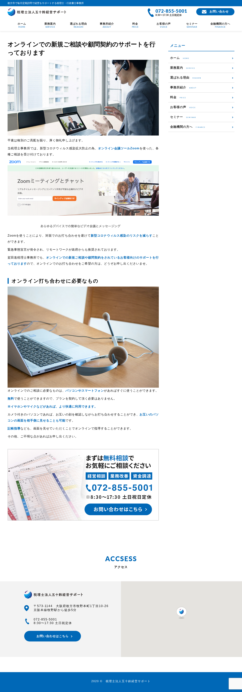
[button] (181, 612)
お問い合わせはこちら (52, 636)
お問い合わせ (219, 11)
